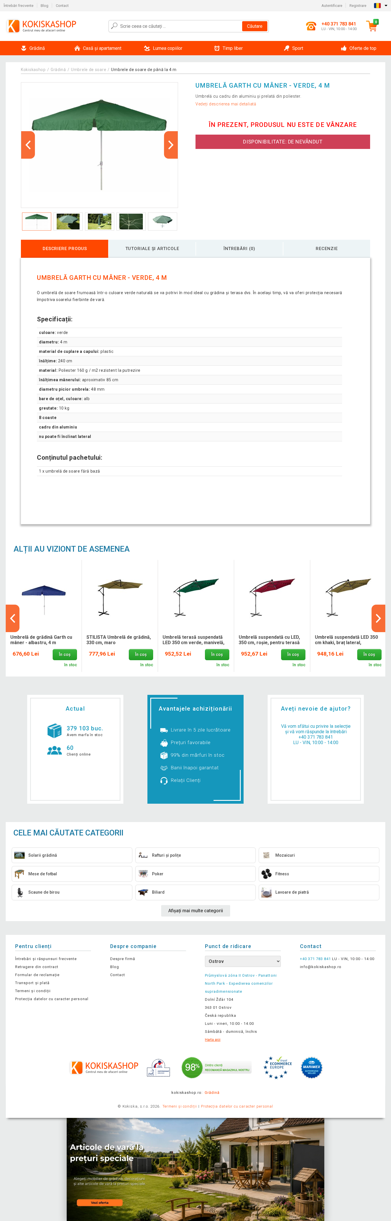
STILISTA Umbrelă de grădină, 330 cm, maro (118, 639)
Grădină (58, 69)
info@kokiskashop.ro (321, 967)
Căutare (254, 26)
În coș (64, 654)
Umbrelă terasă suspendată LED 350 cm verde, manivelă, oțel (193, 640)
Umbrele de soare (88, 69)
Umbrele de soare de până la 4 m (144, 69)
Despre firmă (122, 959)
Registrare (357, 5)
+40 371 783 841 (316, 737)
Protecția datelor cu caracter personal (51, 999)
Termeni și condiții (33, 991)
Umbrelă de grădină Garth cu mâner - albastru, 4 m (41, 639)
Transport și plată (32, 983)
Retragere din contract (36, 967)
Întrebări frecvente (18, 5)
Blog (44, 5)
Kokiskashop (33, 69)
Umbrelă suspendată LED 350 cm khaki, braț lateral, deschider (346, 640)
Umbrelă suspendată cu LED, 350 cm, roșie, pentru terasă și (269, 640)
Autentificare (331, 5)
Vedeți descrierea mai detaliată (226, 104)
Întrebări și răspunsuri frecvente (46, 959)
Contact (62, 5)
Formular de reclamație (37, 975)
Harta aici (212, 1039)
